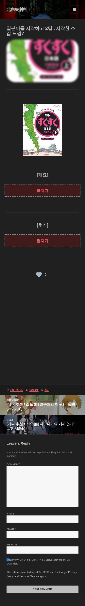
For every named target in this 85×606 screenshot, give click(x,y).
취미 (46, 390)
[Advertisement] (42, 331)
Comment (14, 464)
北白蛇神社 (17, 9)
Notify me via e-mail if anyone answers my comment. (38, 561)
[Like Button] (39, 275)
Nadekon (34, 390)
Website (12, 544)
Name (11, 513)
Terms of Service (29, 576)
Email (11, 529)
